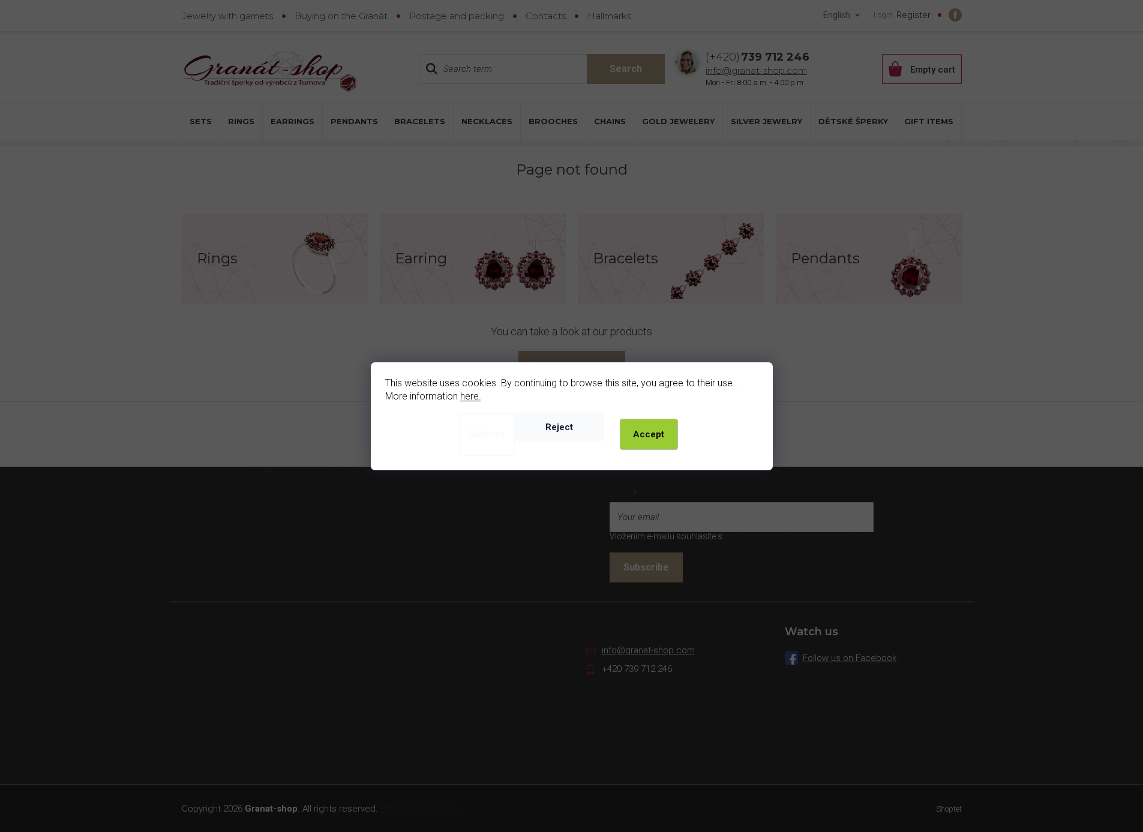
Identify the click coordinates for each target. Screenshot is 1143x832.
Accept (648, 434)
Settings (487, 434)
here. (470, 396)
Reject (559, 427)
